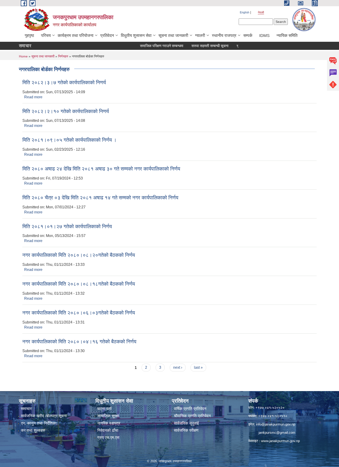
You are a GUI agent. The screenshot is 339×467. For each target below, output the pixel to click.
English (244, 12)
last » (198, 367)
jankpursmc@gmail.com (277, 432)
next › (177, 367)
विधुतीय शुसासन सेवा (136, 35)
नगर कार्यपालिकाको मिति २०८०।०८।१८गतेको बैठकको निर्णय (78, 284)
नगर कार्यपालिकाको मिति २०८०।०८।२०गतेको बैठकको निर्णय (78, 255)
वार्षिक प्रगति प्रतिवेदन (190, 409)
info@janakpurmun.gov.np (275, 424)
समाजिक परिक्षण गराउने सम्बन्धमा (153, 46)
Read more (33, 97)
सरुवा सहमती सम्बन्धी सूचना (202, 46)
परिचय (46, 35)
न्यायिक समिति (287, 35)
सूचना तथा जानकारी (173, 35)
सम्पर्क (247, 35)
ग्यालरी (200, 35)
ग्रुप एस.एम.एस (108, 437)
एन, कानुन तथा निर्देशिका (38, 423)
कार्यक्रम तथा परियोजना (75, 35)
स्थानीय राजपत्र (224, 35)
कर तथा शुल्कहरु (33, 430)
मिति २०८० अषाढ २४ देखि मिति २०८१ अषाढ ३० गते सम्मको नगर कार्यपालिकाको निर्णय (101, 169)
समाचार (26, 409)
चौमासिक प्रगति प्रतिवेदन (192, 416)
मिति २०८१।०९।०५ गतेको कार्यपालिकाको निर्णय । (69, 140)
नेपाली (261, 12)
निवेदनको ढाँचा (107, 430)
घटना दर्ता (104, 409)
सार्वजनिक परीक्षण (186, 430)
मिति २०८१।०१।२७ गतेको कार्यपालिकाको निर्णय (67, 226)
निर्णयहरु (63, 56)
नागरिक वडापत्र (108, 423)
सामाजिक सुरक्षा (108, 416)
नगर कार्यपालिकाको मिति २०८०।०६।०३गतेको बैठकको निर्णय (78, 313)
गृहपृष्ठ (29, 35)
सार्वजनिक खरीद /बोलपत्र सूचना (44, 416)
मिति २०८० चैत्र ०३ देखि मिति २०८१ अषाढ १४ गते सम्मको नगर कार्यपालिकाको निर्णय (100, 198)
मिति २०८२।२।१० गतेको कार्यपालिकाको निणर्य (65, 111)
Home (23, 56)
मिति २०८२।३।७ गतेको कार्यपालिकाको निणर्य (64, 82)
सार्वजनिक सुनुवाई (186, 423)
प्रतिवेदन (107, 35)
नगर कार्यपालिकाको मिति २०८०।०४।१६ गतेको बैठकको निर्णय (79, 341)
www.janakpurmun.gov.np (280, 441)
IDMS (264, 35)
